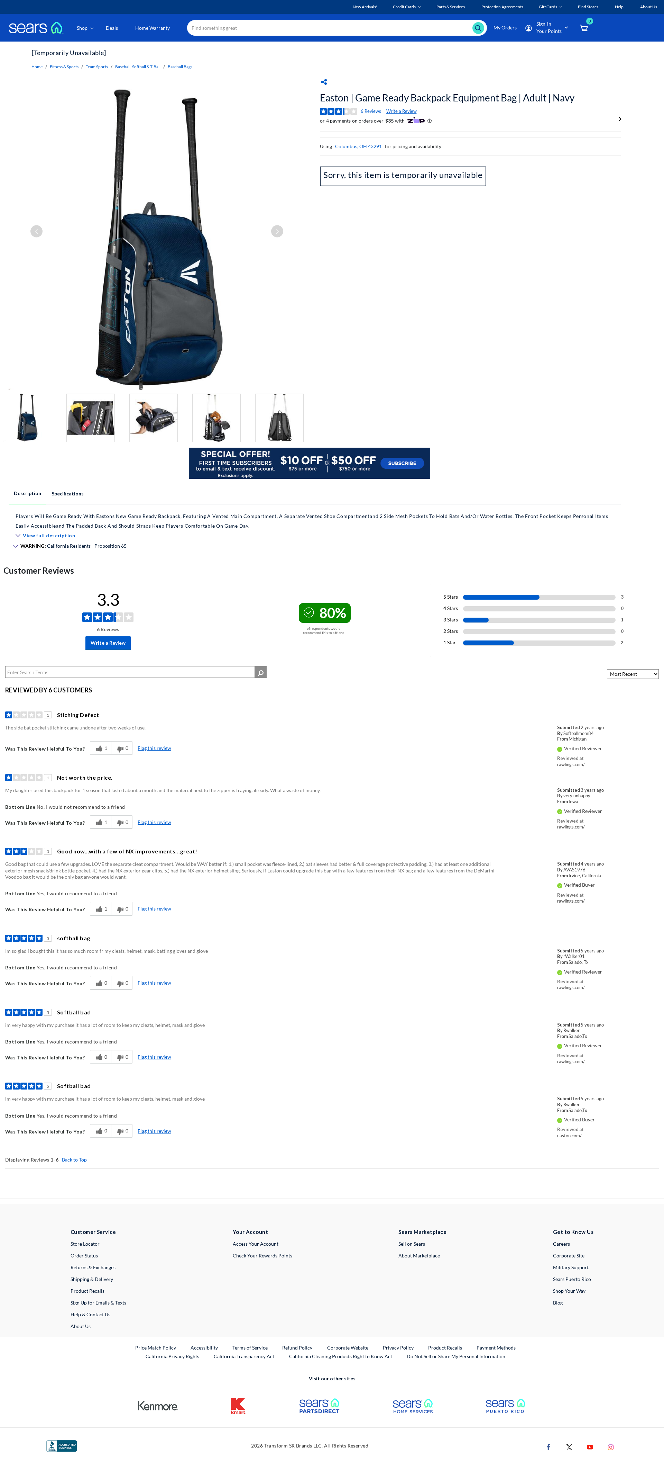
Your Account (250, 1232)
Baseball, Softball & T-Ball (137, 66)
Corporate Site (568, 1255)
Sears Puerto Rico (572, 1279)
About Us (81, 1326)
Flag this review (154, 748)
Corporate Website (348, 1347)
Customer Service (93, 1232)
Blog (558, 1303)
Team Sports (97, 66)
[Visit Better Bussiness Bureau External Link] (61, 1445)
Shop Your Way (569, 1291)
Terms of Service (250, 1348)
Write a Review (401, 111)
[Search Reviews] (261, 672)
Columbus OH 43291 (358, 146)
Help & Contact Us (90, 1314)
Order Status (84, 1255)
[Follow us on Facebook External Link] (548, 1446)
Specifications (68, 493)
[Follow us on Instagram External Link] (611, 1446)
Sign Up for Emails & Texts (98, 1303)
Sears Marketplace (422, 1232)
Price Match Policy (155, 1348)
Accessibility (204, 1348)
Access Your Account (255, 1244)
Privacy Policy (398, 1348)
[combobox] (337, 28)
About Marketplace (419, 1255)
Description (27, 493)
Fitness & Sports (64, 66)
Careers (561, 1244)
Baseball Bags (180, 66)
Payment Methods (496, 1348)
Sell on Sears (411, 1244)
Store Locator (85, 1244)
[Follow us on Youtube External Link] (590, 1446)
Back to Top (74, 1160)
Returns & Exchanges (93, 1267)
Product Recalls (87, 1291)
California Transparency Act (244, 1356)
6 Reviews (371, 111)
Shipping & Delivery (92, 1279)
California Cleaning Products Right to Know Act (340, 1356)
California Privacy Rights (172, 1356)
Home (37, 66)
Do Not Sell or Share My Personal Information (456, 1356)
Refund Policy (297, 1348)
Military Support (571, 1267)
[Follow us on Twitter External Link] (569, 1446)
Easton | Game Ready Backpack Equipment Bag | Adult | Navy (447, 98)
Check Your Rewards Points (262, 1255)
